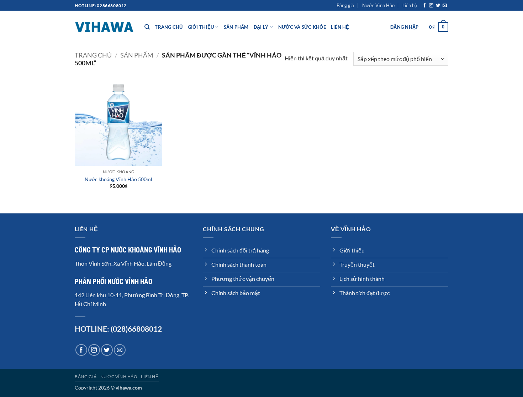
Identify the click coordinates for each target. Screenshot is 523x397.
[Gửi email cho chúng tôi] (445, 5)
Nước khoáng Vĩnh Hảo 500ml (118, 179)
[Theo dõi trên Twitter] (438, 5)
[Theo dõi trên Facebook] (424, 5)
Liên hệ (409, 5)
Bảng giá (345, 5)
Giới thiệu (201, 27)
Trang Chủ (169, 27)
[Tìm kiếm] (147, 27)
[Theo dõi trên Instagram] (431, 5)
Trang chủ (93, 55)
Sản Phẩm (236, 27)
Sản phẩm (136, 55)
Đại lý (261, 27)
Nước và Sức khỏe (302, 27)
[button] (404, 27)
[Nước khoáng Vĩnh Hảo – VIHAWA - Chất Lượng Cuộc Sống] (104, 27)
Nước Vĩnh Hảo (378, 5)
